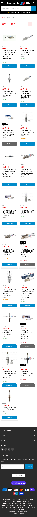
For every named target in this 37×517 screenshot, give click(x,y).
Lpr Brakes (21, 507)
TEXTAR (22, 505)
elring (3, 505)
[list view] (34, 24)
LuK (32, 507)
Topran (31, 499)
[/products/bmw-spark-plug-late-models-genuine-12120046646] (9, 317)
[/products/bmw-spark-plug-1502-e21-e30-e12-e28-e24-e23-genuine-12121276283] (9, 236)
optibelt (30, 503)
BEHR (5, 503)
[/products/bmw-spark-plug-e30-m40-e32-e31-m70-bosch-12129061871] (9, 197)
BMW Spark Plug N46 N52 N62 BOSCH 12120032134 (27, 52)
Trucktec (24, 499)
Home (3, 17)
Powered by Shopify (18, 513)
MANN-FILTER (27, 501)
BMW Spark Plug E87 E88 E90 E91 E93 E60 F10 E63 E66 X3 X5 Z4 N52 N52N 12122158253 (27, 293)
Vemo (3, 178)
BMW (3, 256)
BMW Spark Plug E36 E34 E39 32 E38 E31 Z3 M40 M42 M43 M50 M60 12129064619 (9, 54)
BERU (4, 97)
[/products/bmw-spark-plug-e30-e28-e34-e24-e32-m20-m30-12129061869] (27, 78)
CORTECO (30, 505)
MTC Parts (23, 503)
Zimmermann (10, 505)
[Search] (33, 8)
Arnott (27, 507)
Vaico (13, 499)
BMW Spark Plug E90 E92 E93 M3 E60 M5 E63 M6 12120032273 (27, 373)
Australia (17, 476)
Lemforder (21, 509)
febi (10, 507)
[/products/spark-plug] (9, 78)
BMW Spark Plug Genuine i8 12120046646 (7, 332)
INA (17, 505)
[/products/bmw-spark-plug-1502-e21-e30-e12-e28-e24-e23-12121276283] (27, 156)
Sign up (29, 466)
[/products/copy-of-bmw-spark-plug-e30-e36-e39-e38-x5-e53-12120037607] (27, 117)
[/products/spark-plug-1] (9, 396)
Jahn (16, 503)
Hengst (19, 501)
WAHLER (4, 507)
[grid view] (30, 24)
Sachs (15, 509)
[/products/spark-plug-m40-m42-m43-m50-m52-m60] (9, 37)
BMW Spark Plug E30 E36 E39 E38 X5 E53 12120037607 (9, 93)
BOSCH (22, 56)
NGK (21, 377)
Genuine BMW (6, 499)
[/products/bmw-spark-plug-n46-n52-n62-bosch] (27, 37)
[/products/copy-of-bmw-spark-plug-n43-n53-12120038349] (27, 197)
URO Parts (7, 501)
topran (4, 60)
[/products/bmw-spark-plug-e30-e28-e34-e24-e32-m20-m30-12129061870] (9, 277)
